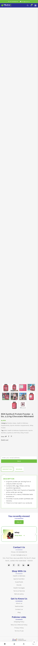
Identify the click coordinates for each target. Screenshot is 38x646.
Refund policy (19, 594)
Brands (9, 423)
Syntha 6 (10, 432)
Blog (19, 612)
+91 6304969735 (13, 1)
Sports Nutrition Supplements (19, 425)
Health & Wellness (19, 576)
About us (19, 603)
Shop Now (18, 535)
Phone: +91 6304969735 (19, 552)
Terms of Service (19, 591)
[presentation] (2, 534)
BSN (4, 420)
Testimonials (19, 606)
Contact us (19, 609)
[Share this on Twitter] (6, 436)
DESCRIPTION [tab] (7, 469)
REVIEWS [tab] (19, 469)
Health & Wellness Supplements (18, 430)
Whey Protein (24, 432)
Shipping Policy (19, 622)
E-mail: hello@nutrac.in (19, 555)
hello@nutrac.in (25, 1)
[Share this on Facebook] (9, 436)
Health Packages (19, 588)
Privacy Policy (19, 628)
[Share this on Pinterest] (11, 436)
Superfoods (19, 582)
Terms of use (19, 631)
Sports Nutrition (19, 579)
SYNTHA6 (17, 432)
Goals (14, 423)
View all (19, 522)
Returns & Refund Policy (19, 625)
